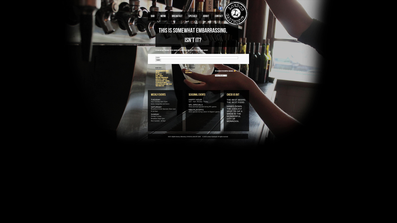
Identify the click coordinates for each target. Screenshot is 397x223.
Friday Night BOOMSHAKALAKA (161, 77)
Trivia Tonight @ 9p (159, 86)
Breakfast (177, 16)
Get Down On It (158, 74)
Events (186, 71)
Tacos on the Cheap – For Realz (162, 81)
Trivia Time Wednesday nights (162, 71)
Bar (153, 16)
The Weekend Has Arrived (161, 82)
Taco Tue (157, 72)
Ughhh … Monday (159, 76)
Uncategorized (188, 72)
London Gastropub (235, 13)
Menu (163, 16)
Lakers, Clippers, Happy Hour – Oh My (163, 84)
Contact (219, 16)
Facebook (220, 8)
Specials (192, 16)
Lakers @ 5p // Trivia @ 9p (161, 79)
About (206, 16)
